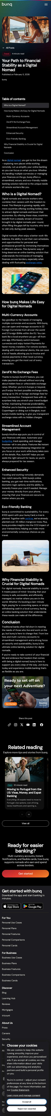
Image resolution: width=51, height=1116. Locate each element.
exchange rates (34, 262)
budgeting (7, 441)
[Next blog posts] (29, 814)
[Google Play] (32, 906)
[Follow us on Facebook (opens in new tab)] (41, 724)
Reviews (6, 1004)
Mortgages (7, 1009)
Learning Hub (8, 998)
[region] (25, 783)
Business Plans (9, 963)
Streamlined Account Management (22, 127)
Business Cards (10, 980)
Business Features (11, 969)
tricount (6, 1015)
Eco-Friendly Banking (16, 138)
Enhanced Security (14, 133)
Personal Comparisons (13, 939)
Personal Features (11, 934)
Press (5, 1027)
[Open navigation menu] (46, 4)
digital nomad (14, 160)
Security (6, 1039)
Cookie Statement (20, 1089)
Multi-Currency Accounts (17, 116)
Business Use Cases (12, 957)
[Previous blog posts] (22, 814)
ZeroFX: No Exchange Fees (18, 122)
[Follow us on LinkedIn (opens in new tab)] (34, 724)
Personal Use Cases (12, 922)
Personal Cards (9, 945)
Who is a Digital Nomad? (15, 105)
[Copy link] (9, 724)
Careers (6, 1033)
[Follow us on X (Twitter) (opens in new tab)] (22, 724)
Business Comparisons (13, 974)
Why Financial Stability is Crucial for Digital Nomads (23, 146)
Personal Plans (9, 928)
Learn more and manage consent (23, 1095)
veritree (29, 518)
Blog (4, 992)
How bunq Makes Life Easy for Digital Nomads (24, 111)
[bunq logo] (7, 4)
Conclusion (9, 153)
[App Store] (11, 906)
